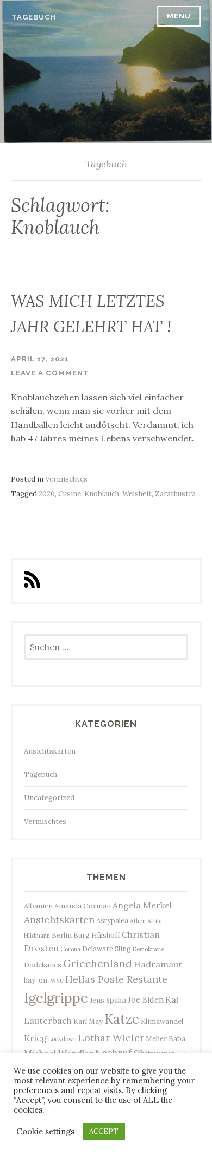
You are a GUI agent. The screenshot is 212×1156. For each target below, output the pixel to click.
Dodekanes (42, 964)
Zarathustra (175, 493)
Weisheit (137, 493)
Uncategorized (49, 797)
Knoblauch (101, 493)
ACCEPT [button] (104, 1131)
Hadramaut (158, 964)
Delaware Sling (106, 948)
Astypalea (112, 920)
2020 (47, 493)
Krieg (35, 1037)
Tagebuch (34, 17)
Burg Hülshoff (96, 935)
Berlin (62, 935)
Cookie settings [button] (45, 1131)
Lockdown (62, 1039)
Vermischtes (66, 479)
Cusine (69, 493)
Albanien (38, 905)
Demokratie (148, 949)
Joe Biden (146, 1000)
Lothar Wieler (111, 1037)
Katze (121, 1019)
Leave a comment (50, 373)
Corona (70, 949)
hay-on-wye (44, 980)
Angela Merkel (142, 905)
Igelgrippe (56, 997)
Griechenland (97, 963)
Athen (138, 921)
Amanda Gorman (82, 905)
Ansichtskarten (50, 751)
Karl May (88, 1021)
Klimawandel (162, 1021)
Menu (179, 16)
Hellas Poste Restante (116, 979)
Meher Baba (165, 1038)
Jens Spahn (108, 1000)
